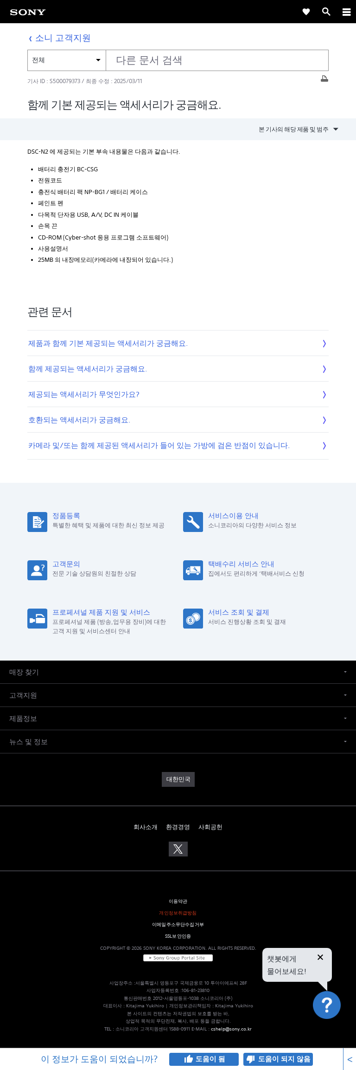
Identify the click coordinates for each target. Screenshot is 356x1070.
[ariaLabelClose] (346, 11)
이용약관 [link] (178, 901)
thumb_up (188, 1059)
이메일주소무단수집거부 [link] (178, 924)
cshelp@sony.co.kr (231, 1028)
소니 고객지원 (63, 37)
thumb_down (250, 1059)
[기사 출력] (324, 81)
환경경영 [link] (178, 827)
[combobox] (178, 60)
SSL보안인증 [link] (178, 936)
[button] (337, 1030)
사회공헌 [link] (210, 827)
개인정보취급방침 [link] (178, 912)
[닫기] (320, 958)
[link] (27, 11)
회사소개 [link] (146, 827)
